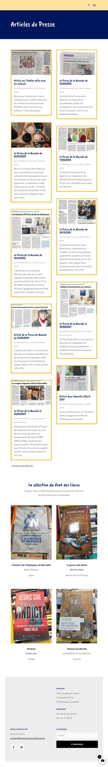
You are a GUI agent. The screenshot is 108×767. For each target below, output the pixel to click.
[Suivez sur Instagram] (21, 747)
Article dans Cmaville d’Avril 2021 (75, 397)
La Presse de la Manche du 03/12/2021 (74, 230)
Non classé (22, 422)
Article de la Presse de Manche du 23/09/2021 (30, 336)
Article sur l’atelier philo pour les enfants (30, 82)
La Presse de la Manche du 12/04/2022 (74, 82)
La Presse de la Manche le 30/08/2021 (73, 325)
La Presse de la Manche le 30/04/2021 (27, 412)
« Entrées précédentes (22, 465)
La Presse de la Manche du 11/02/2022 (74, 158)
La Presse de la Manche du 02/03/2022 (28, 154)
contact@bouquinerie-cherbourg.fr (27, 738)
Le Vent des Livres (22, 88)
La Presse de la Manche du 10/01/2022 (28, 256)
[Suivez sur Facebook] (13, 747)
